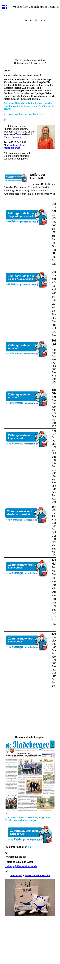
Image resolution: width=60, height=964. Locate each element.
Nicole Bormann (13, 137)
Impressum (16, 875)
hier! (30, 847)
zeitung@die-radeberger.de (14, 146)
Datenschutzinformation (37, 875)
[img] (30, 42)
